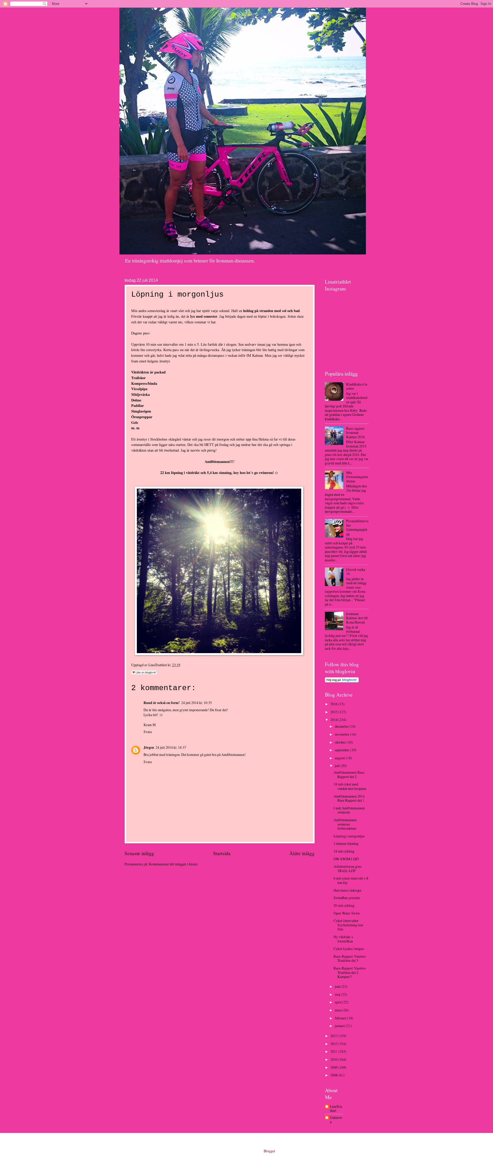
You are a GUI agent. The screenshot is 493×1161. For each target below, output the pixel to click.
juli (337, 765)
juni (338, 986)
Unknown (336, 1120)
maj (338, 994)
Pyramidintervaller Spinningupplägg (357, 527)
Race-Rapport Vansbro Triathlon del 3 (350, 958)
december (342, 726)
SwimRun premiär (347, 897)
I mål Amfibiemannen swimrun (349, 810)
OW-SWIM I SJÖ (346, 858)
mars (339, 1010)
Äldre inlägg (302, 853)
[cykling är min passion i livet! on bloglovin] (342, 681)
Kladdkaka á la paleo (356, 386)
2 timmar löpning (346, 843)
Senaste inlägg (139, 853)
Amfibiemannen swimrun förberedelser (345, 824)
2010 (334, 1059)
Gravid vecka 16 (355, 571)
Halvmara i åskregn (347, 890)
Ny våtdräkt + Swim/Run (343, 939)
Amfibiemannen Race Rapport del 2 (349, 774)
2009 (334, 1067)
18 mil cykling (344, 851)
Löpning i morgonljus (349, 836)
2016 (334, 703)
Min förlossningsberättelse (357, 476)
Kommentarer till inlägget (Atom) (173, 864)
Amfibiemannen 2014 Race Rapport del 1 (349, 798)
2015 (334, 711)
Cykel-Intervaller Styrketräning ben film (348, 924)
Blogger (269, 1150)
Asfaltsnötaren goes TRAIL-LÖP (348, 868)
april (338, 1002)
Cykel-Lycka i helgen (349, 948)
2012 (334, 1043)
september (342, 749)
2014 (334, 719)
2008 (334, 1075)
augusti (340, 757)
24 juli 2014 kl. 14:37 (171, 747)
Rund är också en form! (162, 702)
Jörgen (149, 747)
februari (341, 1018)
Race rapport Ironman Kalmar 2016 (355, 432)
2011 (334, 1051)
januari (340, 1025)
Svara (148, 731)
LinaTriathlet (336, 1108)
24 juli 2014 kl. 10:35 (196, 702)
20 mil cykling (344, 905)
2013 (334, 1035)
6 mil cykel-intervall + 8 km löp (351, 880)
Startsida (222, 853)
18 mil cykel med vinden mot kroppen (350, 786)
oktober (341, 742)
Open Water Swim (347, 913)
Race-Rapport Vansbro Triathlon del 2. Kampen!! (350, 972)
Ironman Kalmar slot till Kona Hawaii (357, 618)
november (342, 734)
